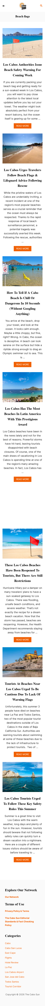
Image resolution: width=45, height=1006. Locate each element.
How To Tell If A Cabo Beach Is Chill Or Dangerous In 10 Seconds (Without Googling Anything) (22, 303)
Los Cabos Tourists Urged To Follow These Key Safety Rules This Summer (22, 803)
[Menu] (4, 6)
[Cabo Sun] (23, 6)
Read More (23, 126)
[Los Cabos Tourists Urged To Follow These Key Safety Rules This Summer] (22, 778)
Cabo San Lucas (13, 948)
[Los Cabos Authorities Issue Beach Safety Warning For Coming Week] (22, 44)
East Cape (10, 953)
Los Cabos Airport (14, 972)
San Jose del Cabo (14, 977)
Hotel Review (11, 962)
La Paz (8, 967)
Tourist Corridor (13, 986)
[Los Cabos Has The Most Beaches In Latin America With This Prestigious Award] (22, 388)
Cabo (7, 943)
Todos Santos (12, 981)
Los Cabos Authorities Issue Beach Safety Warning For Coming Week (22, 69)
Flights (8, 957)
